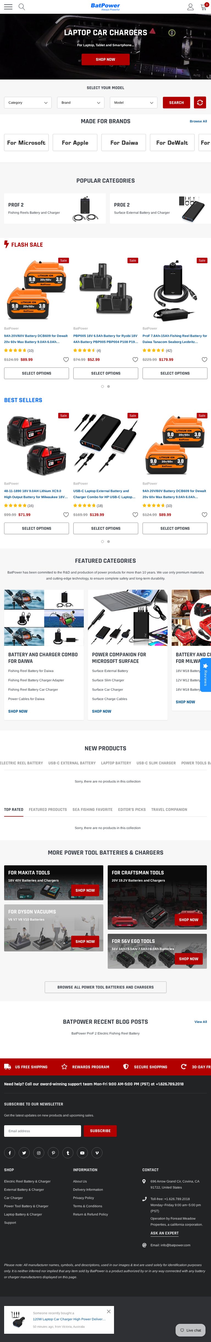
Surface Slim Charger (108, 680)
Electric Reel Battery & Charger (27, 1181)
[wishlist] (66, 359)
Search (176, 103)
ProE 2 (122, 205)
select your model (105, 88)
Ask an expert (165, 1233)
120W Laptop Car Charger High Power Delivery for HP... (69, 1319)
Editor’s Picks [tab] (132, 810)
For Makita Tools (29, 872)
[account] (190, 7)
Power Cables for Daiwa (26, 699)
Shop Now (105, 60)
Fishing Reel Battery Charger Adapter (36, 680)
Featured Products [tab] (48, 810)
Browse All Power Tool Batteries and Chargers (105, 987)
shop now (85, 890)
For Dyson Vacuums (32, 912)
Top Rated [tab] (13, 810)
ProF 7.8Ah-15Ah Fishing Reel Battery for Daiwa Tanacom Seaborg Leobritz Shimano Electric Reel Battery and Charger (175, 339)
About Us (80, 1181)
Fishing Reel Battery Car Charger (33, 689)
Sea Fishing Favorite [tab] (93, 810)
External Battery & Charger (24, 1190)
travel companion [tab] (169, 810)
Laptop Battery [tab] (116, 763)
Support (10, 1223)
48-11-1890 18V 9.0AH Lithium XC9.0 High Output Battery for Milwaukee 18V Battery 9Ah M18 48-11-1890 (34, 494)
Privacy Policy (83, 1198)
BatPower (11, 328)
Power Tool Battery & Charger (26, 1206)
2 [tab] (108, 386)
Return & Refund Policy (90, 1214)
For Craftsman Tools (138, 872)
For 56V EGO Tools (133, 941)
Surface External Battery (110, 671)
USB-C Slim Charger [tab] (156, 763)
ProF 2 (16, 205)
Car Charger (13, 1198)
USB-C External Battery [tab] (72, 763)
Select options (36, 373)
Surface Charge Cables (109, 699)
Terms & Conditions (87, 1206)
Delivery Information (88, 1190)
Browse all (198, 121)
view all (201, 1022)
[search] (22, 7)
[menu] (8, 7)
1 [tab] (102, 386)
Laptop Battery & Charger (23, 1214)
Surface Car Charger (107, 689)
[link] (36, 290)
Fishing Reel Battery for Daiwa (31, 671)
